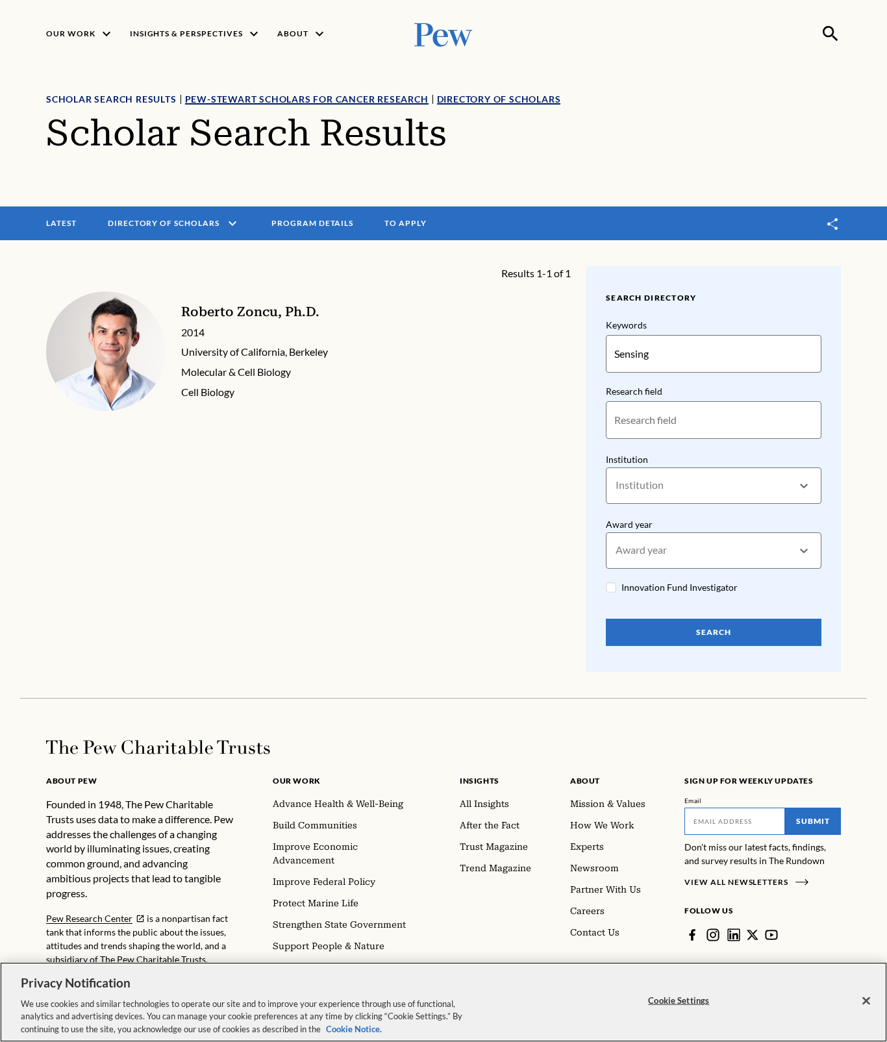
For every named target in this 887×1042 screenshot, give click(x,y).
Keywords (626, 324)
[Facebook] (692, 935)
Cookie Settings (678, 1000)
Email (693, 800)
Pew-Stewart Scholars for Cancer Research (307, 99)
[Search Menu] (830, 33)
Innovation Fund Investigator (679, 587)
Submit (813, 821)
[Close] (866, 1001)
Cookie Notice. (354, 1028)
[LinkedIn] (734, 935)
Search (713, 632)
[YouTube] (771, 935)
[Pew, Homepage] (443, 33)
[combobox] (617, 485)
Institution (627, 459)
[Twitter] (752, 935)
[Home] (158, 747)
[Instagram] (713, 935)
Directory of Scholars (499, 99)
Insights (479, 781)
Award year (629, 524)
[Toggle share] (833, 223)
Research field (634, 391)
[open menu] (232, 223)
